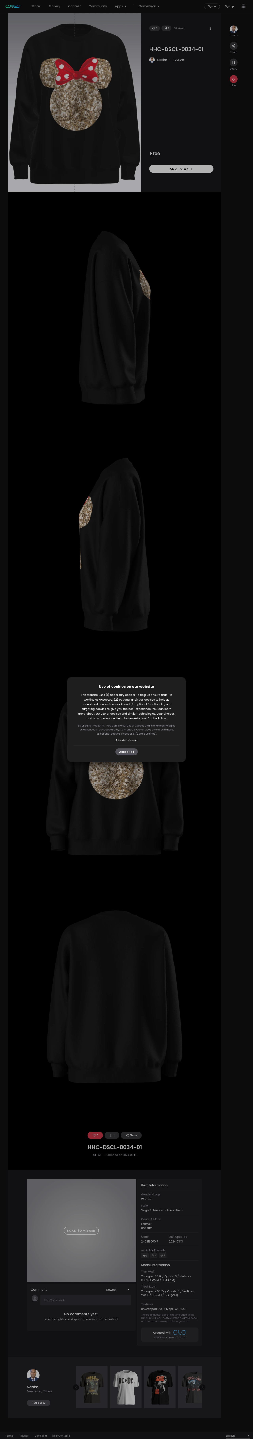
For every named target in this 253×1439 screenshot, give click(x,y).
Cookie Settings (146, 733)
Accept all (126, 752)
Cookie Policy (157, 718)
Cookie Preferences (127, 740)
